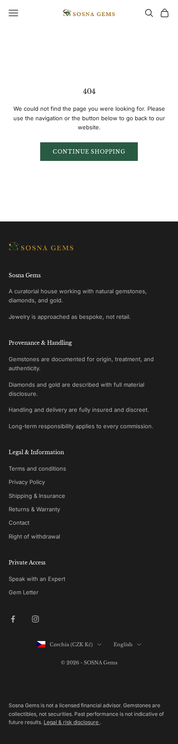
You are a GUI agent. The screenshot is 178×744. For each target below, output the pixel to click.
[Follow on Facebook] (13, 619)
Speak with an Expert (37, 578)
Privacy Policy (27, 481)
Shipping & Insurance (37, 495)
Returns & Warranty (34, 509)
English (123, 644)
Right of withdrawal (34, 536)
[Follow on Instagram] (35, 619)
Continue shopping (89, 151)
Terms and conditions (37, 468)
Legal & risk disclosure (72, 722)
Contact (19, 522)
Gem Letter (23, 592)
